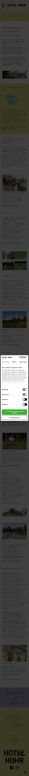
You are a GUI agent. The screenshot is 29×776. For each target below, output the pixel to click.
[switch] (25, 394)
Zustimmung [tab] (5, 362)
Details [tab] (14, 362)
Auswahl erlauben (14, 417)
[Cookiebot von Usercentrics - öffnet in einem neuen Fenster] (19, 357)
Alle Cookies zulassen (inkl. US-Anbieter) (14, 412)
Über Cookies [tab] (23, 362)
